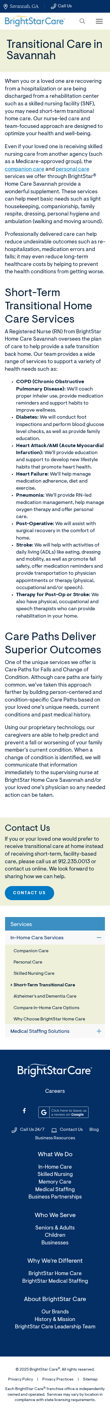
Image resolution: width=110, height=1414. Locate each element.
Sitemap (90, 1380)
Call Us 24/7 (32, 1129)
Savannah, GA (24, 6)
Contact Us (29, 893)
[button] (82, 21)
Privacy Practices (58, 1380)
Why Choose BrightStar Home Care (49, 1019)
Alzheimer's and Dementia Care (45, 996)
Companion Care (31, 951)
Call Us (65, 6)
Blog (94, 1129)
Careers (55, 1091)
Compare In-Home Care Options (46, 1008)
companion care (24, 169)
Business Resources (55, 1138)
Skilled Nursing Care (34, 973)
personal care (72, 169)
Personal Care (28, 962)
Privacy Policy (20, 1380)
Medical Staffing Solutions (39, 1031)
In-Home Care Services (36, 938)
